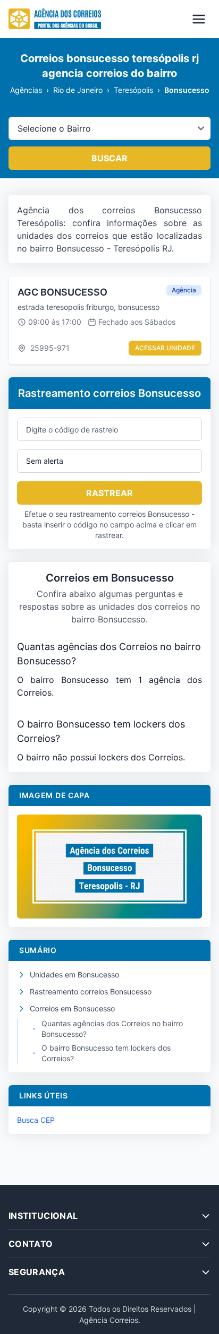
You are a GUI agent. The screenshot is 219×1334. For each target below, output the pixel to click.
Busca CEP (36, 1119)
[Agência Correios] (55, 19)
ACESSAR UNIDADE (165, 348)
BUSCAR (109, 158)
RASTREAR (109, 493)
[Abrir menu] (198, 19)
